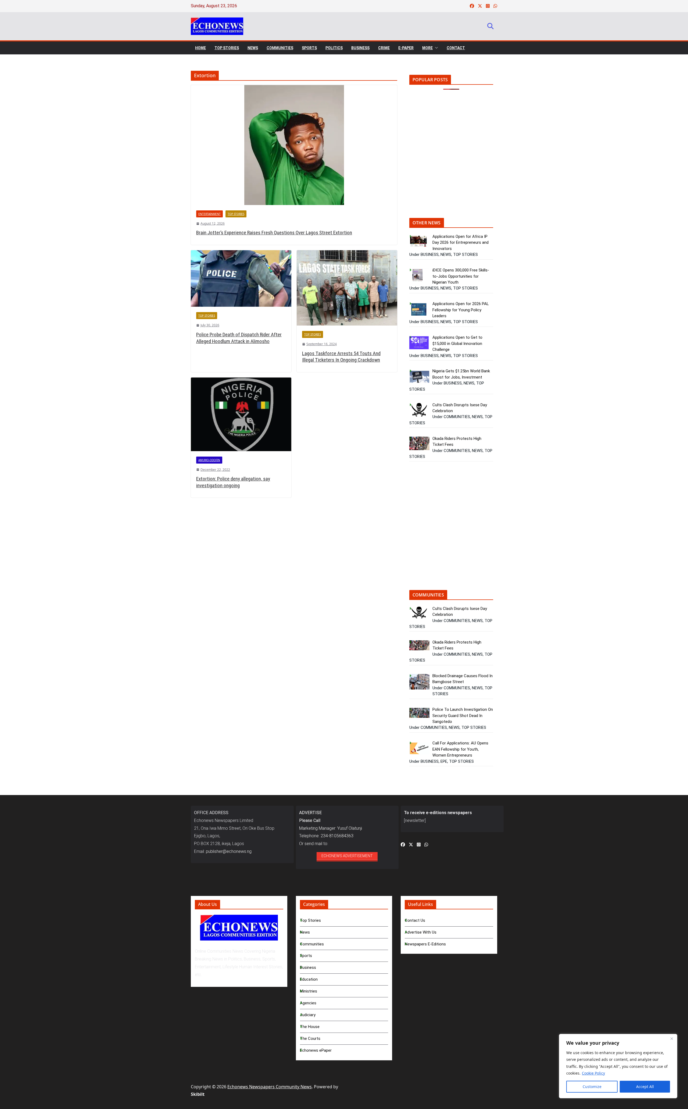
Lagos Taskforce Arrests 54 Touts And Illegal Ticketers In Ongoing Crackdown (341, 356)
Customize (592, 1086)
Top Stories (310, 920)
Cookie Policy (593, 1073)
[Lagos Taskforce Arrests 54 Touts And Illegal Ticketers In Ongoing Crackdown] (347, 288)
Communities (312, 944)
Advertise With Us (420, 932)
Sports (306, 955)
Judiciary (308, 1014)
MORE (427, 48)
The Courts (310, 1038)
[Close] (671, 1038)
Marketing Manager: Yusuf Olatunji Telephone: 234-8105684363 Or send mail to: (330, 828)
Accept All (645, 1086)
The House (310, 1026)
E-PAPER (406, 48)
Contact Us (415, 920)
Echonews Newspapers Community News (269, 1087)
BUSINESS (360, 48)
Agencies (308, 1003)
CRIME (384, 48)
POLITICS (334, 48)
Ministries (308, 991)
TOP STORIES (226, 48)
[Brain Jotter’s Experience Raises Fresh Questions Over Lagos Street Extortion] (294, 145)
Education (309, 979)
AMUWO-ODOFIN (209, 460)
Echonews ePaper (316, 1050)
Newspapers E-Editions (425, 944)
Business (308, 967)
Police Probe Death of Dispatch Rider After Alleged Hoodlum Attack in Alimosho (239, 337)
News (305, 932)
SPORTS (309, 48)
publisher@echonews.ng (229, 851)
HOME (200, 48)
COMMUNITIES (280, 48)
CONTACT (456, 48)
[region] (618, 1066)
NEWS (253, 48)
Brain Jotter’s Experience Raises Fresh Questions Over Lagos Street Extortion (274, 232)
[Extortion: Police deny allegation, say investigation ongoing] (241, 414)
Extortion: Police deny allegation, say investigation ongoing (233, 482)
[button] (435, 48)
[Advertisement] (454, 157)
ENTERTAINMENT (209, 214)
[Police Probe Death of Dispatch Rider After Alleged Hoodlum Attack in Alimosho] (241, 278)
